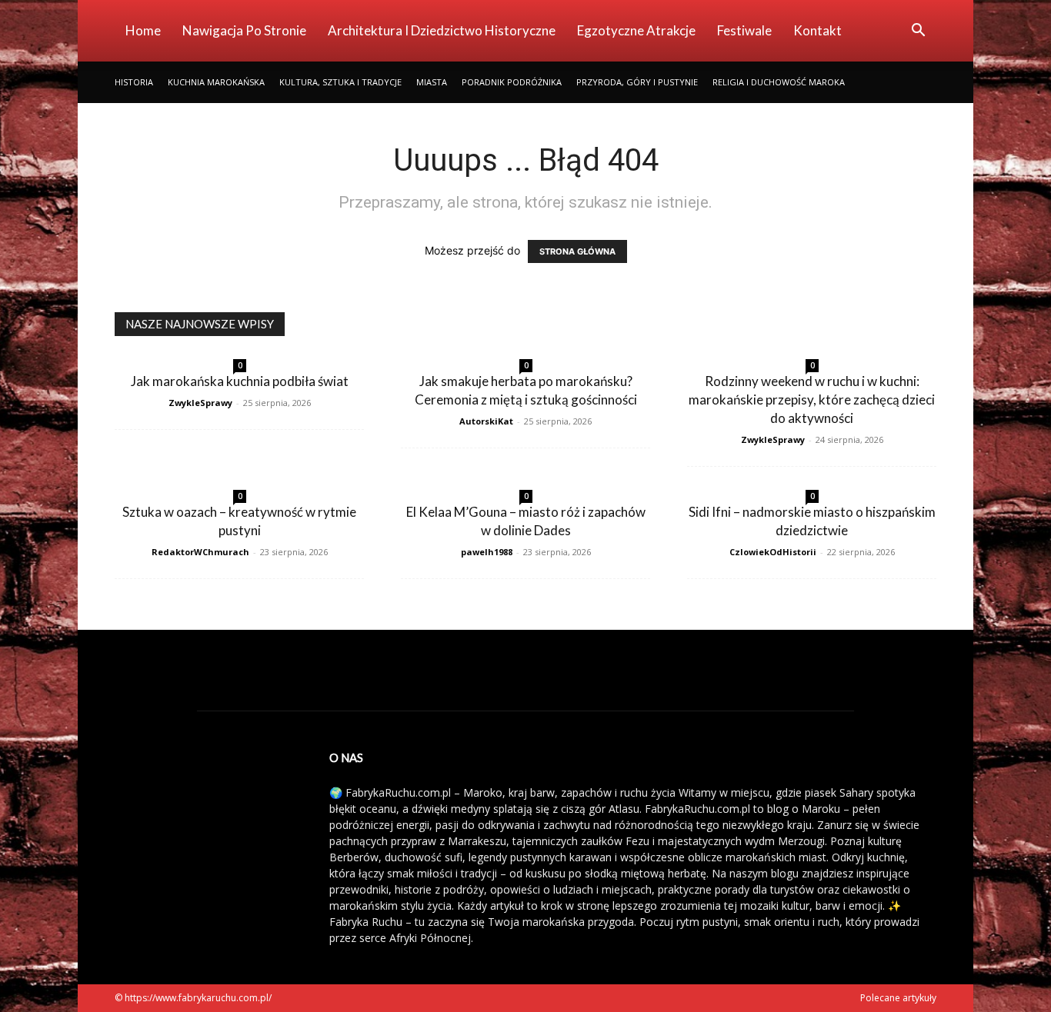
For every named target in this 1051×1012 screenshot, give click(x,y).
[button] (917, 32)
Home (143, 30)
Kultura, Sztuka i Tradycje (340, 82)
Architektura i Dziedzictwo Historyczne (442, 30)
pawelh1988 (486, 552)
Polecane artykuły (898, 997)
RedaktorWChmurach (200, 552)
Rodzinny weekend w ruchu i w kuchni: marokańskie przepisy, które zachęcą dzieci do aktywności (812, 399)
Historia (134, 82)
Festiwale (744, 30)
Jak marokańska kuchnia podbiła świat (240, 381)
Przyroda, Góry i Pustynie (637, 82)
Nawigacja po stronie (244, 30)
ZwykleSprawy (200, 402)
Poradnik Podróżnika (512, 82)
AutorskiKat (486, 421)
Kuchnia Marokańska (216, 82)
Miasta (431, 82)
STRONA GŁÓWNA (577, 251)
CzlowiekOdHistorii (772, 552)
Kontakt (817, 30)
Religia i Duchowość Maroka (778, 82)
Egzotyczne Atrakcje (636, 30)
